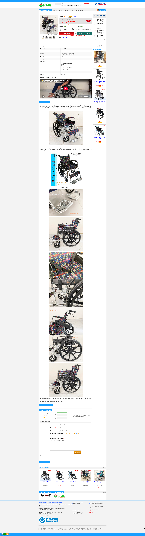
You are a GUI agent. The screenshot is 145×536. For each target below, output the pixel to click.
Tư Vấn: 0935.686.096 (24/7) (78, 512)
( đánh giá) (69, 17)
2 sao (69, 433)
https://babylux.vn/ (48, 515)
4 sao (75, 433)
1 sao (66, 433)
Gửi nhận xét (77, 452)
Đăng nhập (101, 0)
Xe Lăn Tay (51, 13)
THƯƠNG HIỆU (95, 528)
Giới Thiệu (61, 10)
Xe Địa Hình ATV (61, 528)
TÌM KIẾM (86, 3)
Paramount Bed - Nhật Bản (62, 529)
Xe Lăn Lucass (45, 13)
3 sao (72, 433)
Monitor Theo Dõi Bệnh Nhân (87, 529)
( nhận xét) (46, 419)
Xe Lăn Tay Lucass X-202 (100, 63)
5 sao (78, 433)
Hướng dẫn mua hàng (76, 503)
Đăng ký (104, 0)
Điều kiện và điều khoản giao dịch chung (96, 503)
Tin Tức (71, 10)
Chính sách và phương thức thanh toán (96, 506)
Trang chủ (55, 10)
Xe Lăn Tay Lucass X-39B (99, 481)
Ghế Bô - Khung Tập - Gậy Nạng (71, 528)
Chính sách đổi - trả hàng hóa (95, 509)
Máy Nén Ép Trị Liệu (72, 529)
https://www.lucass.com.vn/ (47, 513)
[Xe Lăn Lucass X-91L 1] (43, 37)
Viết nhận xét (77, 16)
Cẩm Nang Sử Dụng (79, 10)
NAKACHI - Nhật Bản (96, 529)
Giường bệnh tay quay (64, 5)
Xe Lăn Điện (79, 5)
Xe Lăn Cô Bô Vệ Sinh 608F (99, 101)
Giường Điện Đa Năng (73, 5)
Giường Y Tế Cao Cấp (53, 528)
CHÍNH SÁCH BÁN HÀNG (94, 502)
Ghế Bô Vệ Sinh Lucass (53, 529)
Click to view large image (54, 34)
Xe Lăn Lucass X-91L (44, 105)
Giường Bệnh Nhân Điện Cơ (44, 528)
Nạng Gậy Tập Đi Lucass (43, 529)
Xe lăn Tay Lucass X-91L (45, 46)
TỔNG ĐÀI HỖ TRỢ (76, 510)
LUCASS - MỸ (89, 528)
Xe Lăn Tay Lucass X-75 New (99, 119)
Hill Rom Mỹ (79, 529)
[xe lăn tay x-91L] (50, 37)
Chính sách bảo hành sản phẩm (95, 507)
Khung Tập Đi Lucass (81, 528)
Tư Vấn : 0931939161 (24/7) (77, 513)
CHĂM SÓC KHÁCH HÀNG (77, 502)
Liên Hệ (66, 10)
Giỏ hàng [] (102, 10)
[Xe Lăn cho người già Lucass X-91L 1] (46, 37)
